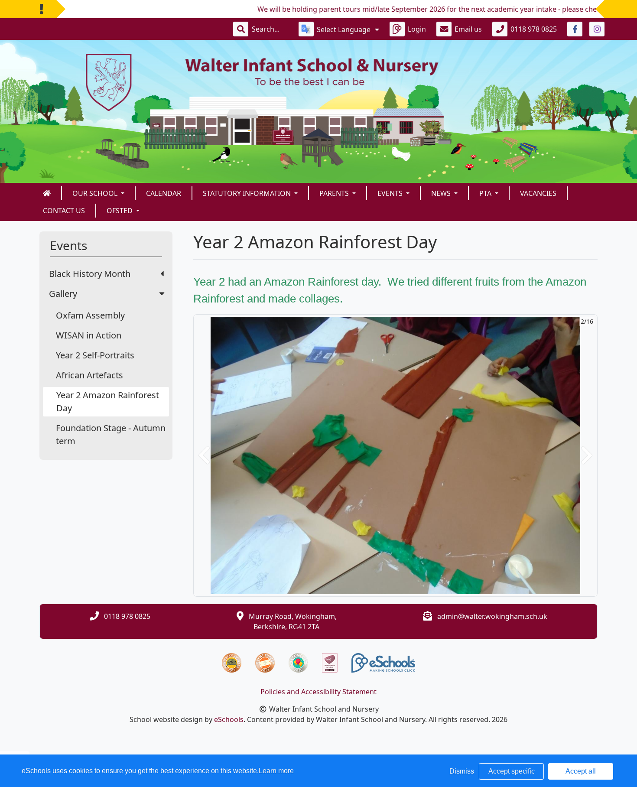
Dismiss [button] (461, 771)
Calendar (163, 193)
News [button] (441, 193)
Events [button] (390, 193)
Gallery (63, 293)
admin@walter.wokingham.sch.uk (492, 616)
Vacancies (538, 193)
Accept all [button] (581, 771)
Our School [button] (95, 193)
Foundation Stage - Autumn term (111, 434)
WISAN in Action (88, 335)
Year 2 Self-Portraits (95, 355)
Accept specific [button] (511, 771)
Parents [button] (335, 193)
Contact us (64, 210)
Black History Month (89, 274)
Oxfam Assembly (90, 315)
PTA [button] (486, 193)
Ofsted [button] (120, 210)
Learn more (276, 770)
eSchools (229, 719)
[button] (204, 455)
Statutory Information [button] (247, 193)
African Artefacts (89, 375)
